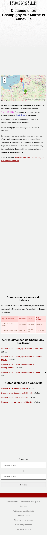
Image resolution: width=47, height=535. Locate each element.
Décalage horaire (23, 529)
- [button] (4, 81)
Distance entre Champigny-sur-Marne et (22, 348)
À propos (23, 506)
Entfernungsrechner (23, 525)
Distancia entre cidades (23, 520)
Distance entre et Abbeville (14, 388)
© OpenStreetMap (38, 100)
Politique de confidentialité (23, 511)
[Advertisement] (23, 47)
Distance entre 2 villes (16, 502)
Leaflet (28, 100)
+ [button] (4, 78)
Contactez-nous (23, 515)
